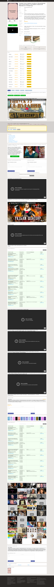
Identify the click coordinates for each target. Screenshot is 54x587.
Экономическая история (10, 581)
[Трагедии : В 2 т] (14, 419)
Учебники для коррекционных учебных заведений (31, 582)
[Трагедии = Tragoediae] (22, 419)
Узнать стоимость (17, 95)
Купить (13, 25)
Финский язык (19, 579)
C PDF (39, 0)
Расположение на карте (10, 256)
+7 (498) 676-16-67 (42, 253)
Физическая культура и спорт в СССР (41, 578)
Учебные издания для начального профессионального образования (11, 583)
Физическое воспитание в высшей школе (32, 579)
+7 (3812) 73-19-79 (42, 296)
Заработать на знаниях (28, 90)
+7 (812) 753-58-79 (42, 275)
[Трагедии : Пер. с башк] (9, 419)
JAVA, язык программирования (20, 577)
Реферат (25, 23)
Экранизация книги (12, 33)
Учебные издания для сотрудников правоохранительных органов (21, 581)
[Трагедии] (16, 419)
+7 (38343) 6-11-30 (42, 264)
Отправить (32, 413)
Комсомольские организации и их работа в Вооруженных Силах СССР (41, 584)
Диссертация (35, 23)
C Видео (42, 0)
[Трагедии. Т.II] (42, 419)
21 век (30, 0)
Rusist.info (10, 0)
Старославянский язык (19, 578)
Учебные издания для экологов (11, 580)
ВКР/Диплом (31, 23)
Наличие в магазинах (12, 140)
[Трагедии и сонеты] (40, 419)
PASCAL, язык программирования (21, 580)
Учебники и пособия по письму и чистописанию (11, 579)
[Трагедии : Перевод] (11, 419)
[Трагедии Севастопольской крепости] (37, 419)
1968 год (9, 564)
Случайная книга (34, 0)
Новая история (9, 584)
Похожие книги (11, 139)
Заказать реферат (10, 95)
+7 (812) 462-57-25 (42, 286)
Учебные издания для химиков (30, 580)
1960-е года (19, 564)
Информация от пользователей (13, 141)
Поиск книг (15, 0)
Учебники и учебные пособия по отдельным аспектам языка (11, 578)
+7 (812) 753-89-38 (42, 276)
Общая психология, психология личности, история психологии (40, 582)
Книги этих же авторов (12, 136)
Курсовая (28, 23)
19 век (24, 0)
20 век (27, 0)
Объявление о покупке (12, 135)
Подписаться (32, 175)
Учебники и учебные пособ (30, 581)
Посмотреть (29, 54)
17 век (19, 0)
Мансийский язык (19, 582)
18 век (22, 0)
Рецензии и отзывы (11, 138)
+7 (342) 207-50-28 (42, 268)
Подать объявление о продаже (31, 162)
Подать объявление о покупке (12, 162)
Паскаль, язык (38, 577)
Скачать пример (23, 95)
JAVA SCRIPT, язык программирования (31, 577)
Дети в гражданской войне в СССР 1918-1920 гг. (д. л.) (41, 579)
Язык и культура (29, 578)
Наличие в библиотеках (12, 137)
